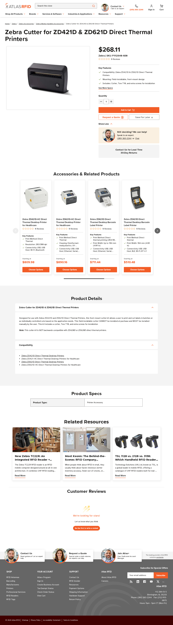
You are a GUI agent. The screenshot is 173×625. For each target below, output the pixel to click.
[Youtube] (151, 581)
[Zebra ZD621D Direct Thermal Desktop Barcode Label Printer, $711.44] (103, 198)
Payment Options (76, 588)
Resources (103, 13)
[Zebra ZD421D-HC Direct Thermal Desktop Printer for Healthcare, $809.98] (36, 198)
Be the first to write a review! (86, 528)
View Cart (41, 596)
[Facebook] (144, 581)
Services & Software (52, 13)
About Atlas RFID (108, 577)
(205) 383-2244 (124, 138)
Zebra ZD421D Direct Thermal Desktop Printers (42, 355)
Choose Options (36, 269)
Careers (104, 581)
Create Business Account (48, 585)
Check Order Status (45, 592)
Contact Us (74, 577)
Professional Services (15, 592)
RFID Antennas (12, 577)
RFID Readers (12, 596)
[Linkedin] (138, 581)
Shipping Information (78, 592)
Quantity (103, 96)
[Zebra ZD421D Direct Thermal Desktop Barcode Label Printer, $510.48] (137, 198)
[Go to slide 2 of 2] (15, 231)
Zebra (102, 55)
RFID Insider (74, 581)
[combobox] (59, 6)
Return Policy (75, 599)
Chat (137, 138)
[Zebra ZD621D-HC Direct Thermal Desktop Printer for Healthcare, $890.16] (69, 198)
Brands (32, 13)
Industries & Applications (80, 13)
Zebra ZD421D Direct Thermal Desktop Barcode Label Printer (137, 222)
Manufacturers (12, 585)
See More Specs (106, 88)
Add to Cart (126, 110)
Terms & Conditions (70, 620)
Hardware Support (77, 596)
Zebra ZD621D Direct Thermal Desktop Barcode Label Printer (103, 222)
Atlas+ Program (44, 577)
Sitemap (25, 620)
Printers (9, 588)
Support (119, 13)
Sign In (40, 581)
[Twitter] (158, 581)
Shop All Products (14, 13)
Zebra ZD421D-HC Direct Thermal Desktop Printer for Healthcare (34, 222)
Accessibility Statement (52, 620)
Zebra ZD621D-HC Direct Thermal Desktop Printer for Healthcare (68, 222)
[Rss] (131, 581)
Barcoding (10, 581)
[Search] (93, 6)
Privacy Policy (36, 620)
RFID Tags (10, 599)
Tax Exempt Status (45, 588)
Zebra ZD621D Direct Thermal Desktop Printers (42, 362)
